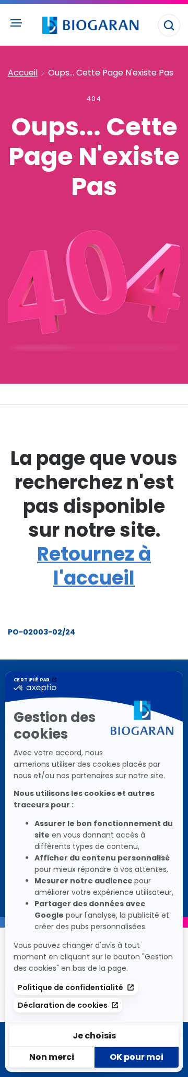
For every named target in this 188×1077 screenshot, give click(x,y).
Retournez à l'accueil (94, 566)
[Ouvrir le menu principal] (16, 23)
